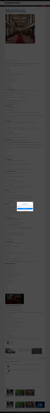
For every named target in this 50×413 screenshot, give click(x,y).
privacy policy (26, 210)
